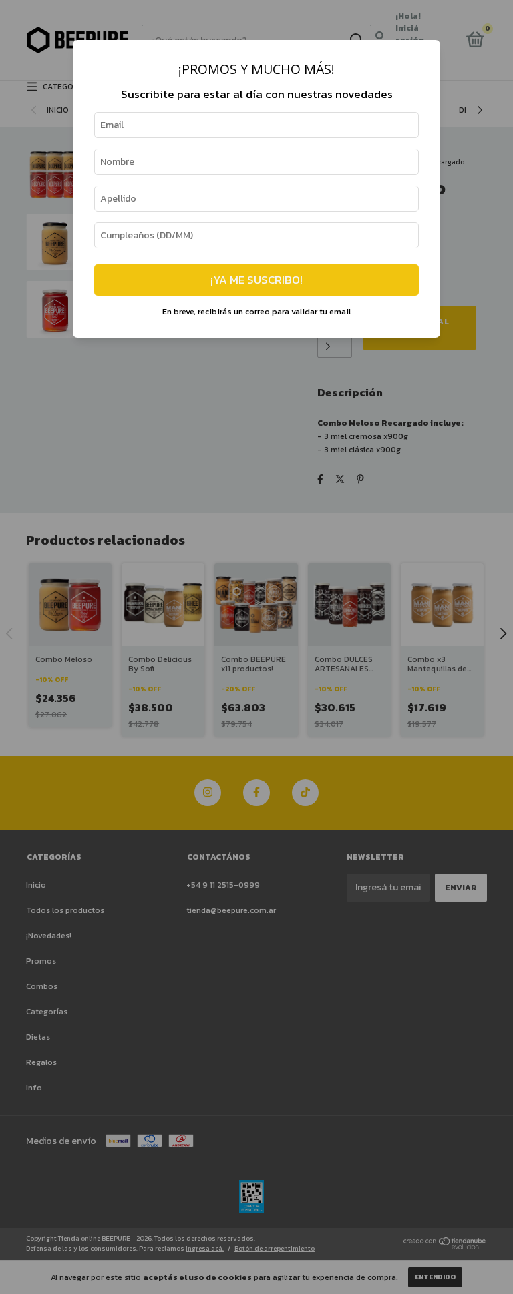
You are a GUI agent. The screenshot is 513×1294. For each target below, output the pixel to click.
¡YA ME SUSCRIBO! (256, 280)
